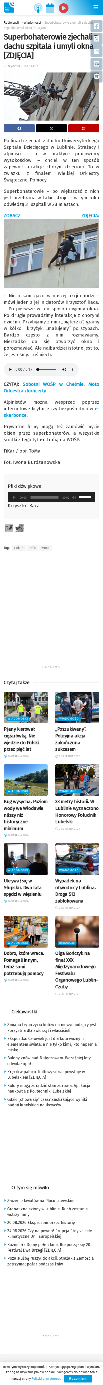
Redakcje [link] (67, 943)
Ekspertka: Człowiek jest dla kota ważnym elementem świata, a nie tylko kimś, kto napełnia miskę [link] (52, 1044)
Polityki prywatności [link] (46, 1378)
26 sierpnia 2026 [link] (17, 756)
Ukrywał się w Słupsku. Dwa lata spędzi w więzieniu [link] (23, 887)
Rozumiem (78, 1378)
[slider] (86, 496)
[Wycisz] (74, 497)
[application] (51, 497)
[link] (9, 8)
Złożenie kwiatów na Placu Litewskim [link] (40, 1200)
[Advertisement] (51, 611)
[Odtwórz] (14, 497)
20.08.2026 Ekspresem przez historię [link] (41, 1222)
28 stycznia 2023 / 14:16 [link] (21, 66)
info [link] (33, 548)
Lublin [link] (19, 548)
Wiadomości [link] (18, 718)
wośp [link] (46, 548)
